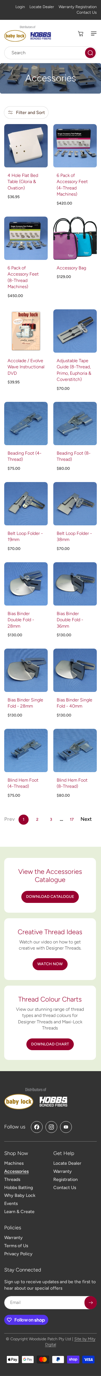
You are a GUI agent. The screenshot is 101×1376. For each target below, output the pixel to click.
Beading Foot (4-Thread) (25, 456)
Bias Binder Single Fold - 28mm (25, 703)
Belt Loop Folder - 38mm (74, 536)
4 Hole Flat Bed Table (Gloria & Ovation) (23, 182)
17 (72, 819)
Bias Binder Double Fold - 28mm (21, 620)
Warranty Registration (78, 6)
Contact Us (87, 12)
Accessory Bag (71, 268)
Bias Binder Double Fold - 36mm (70, 620)
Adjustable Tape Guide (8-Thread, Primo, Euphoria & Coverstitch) (74, 370)
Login (20, 6)
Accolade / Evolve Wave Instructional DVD (26, 367)
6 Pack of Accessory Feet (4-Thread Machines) (72, 185)
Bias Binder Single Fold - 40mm (74, 703)
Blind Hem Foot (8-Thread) (72, 783)
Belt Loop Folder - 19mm (25, 536)
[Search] (90, 53)
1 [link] (23, 819)
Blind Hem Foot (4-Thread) (23, 783)
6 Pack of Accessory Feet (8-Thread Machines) (23, 277)
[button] (91, 33)
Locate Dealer (41, 6)
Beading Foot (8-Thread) (74, 456)
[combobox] (50, 53)
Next (86, 819)
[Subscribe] (90, 1302)
